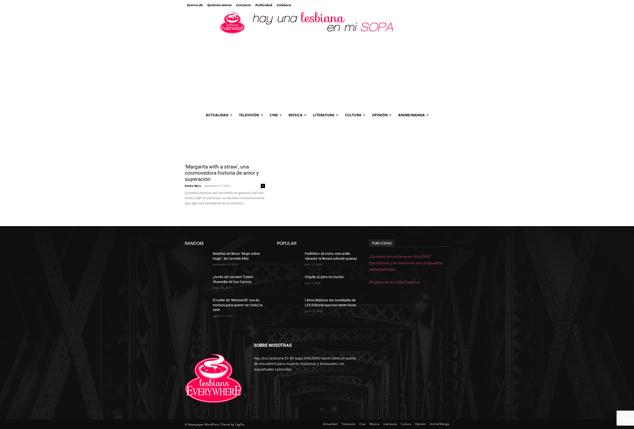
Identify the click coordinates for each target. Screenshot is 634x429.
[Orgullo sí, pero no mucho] (289, 283)
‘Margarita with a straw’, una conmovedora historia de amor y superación (222, 173)
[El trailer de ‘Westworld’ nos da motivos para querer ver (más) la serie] (197, 306)
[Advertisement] (317, 72)
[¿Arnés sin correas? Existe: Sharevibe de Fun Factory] (197, 283)
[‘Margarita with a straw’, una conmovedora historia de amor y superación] (225, 141)
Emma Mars (193, 186)
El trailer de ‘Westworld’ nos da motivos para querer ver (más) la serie (238, 305)
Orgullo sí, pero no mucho (324, 277)
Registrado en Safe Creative (394, 282)
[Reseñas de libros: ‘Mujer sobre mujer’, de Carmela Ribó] (197, 259)
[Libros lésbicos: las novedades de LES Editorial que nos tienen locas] (289, 306)
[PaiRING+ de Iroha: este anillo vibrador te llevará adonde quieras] (289, 259)
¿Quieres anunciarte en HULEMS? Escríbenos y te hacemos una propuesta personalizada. (405, 263)
